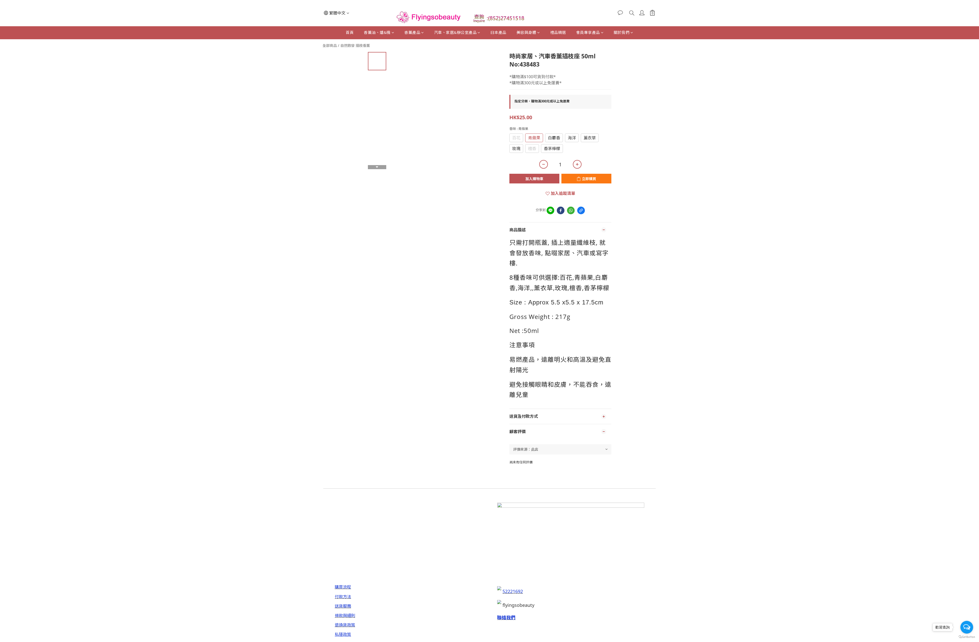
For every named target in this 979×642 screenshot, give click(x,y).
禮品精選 (558, 32)
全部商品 (330, 45)
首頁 (350, 32)
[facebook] (560, 210)
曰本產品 (498, 32)
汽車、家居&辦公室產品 (455, 32)
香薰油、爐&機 (377, 32)
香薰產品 (412, 32)
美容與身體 (526, 32)
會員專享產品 (588, 32)
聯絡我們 (506, 617)
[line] (550, 210)
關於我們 (621, 32)
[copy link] (581, 210)
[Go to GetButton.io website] (967, 636)
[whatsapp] (571, 210)
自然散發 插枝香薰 (355, 45)
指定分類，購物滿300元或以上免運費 (542, 101)
